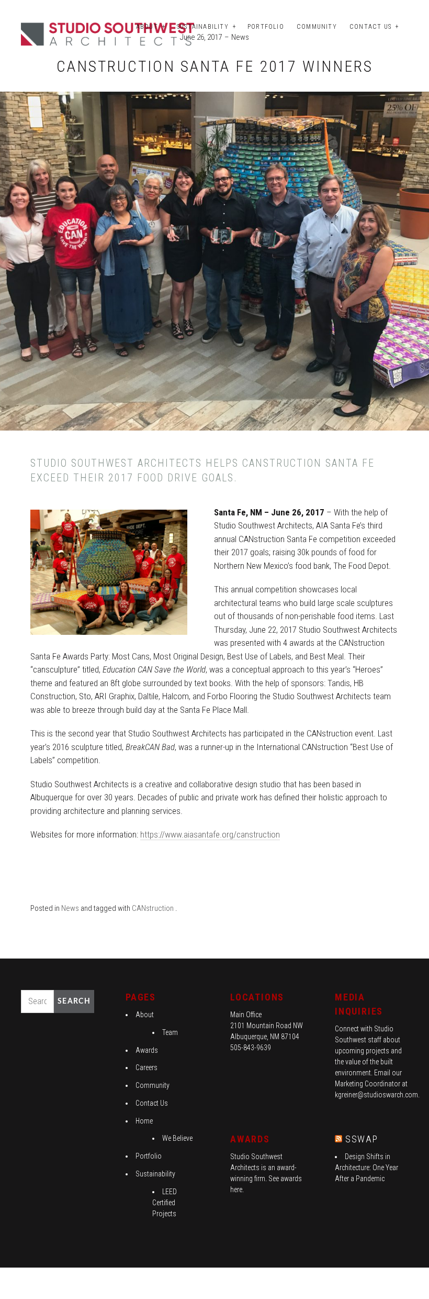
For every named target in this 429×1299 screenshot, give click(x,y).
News (240, 37)
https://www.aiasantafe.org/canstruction (210, 834)
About (147, 26)
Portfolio (265, 26)
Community (317, 26)
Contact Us (370, 26)
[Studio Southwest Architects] (109, 33)
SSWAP (361, 1138)
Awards (147, 1050)
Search (74, 1001)
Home (144, 1121)
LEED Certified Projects (164, 1202)
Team (170, 1032)
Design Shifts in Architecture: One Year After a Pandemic (366, 1167)
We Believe (177, 1138)
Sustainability (203, 26)
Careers (146, 1067)
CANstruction (153, 908)
